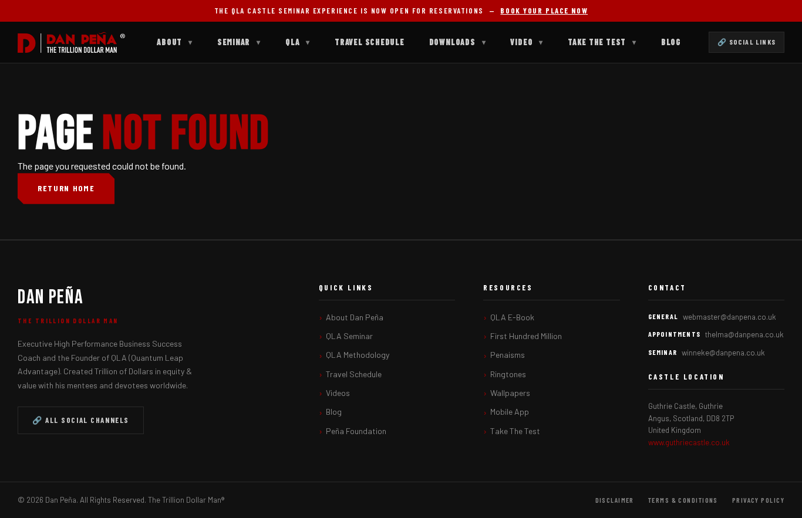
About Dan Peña (354, 317)
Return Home (66, 188)
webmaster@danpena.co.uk (729, 316)
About (175, 42)
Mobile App (509, 412)
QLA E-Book (512, 317)
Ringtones (508, 374)
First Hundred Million (526, 336)
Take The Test (602, 42)
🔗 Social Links (746, 42)
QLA (297, 42)
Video (526, 42)
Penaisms (507, 355)
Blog (671, 42)
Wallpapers (510, 393)
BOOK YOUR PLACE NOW (544, 10)
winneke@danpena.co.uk (723, 352)
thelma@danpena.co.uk (744, 334)
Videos (338, 393)
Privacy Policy (758, 500)
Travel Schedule (370, 42)
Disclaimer (614, 500)
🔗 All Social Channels (80, 420)
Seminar (239, 42)
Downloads (457, 42)
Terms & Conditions (683, 500)
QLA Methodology (357, 355)
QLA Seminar (349, 336)
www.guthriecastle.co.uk (689, 442)
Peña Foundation (356, 431)
